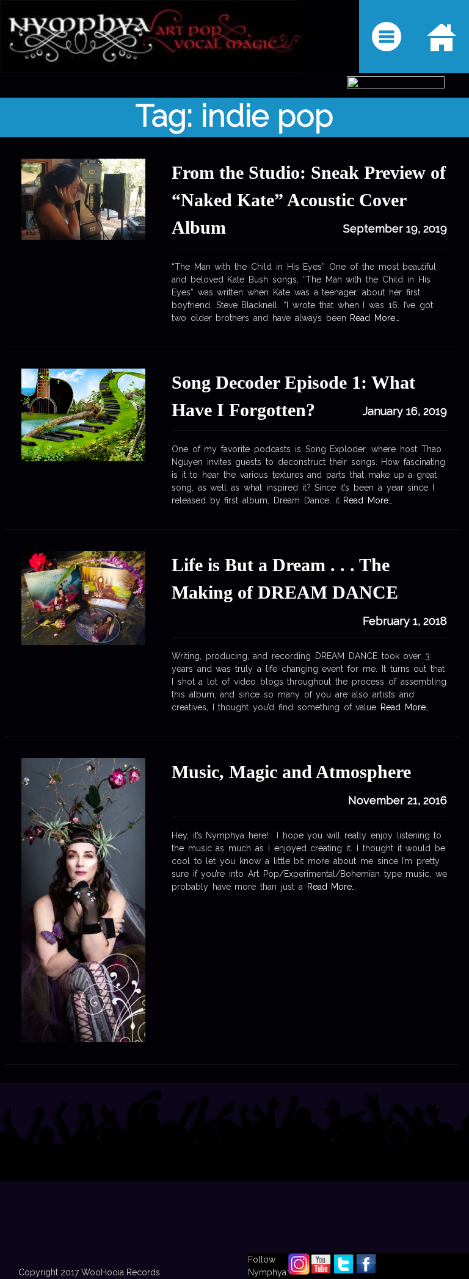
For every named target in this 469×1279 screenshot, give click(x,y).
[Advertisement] (234, 1180)
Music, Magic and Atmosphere (291, 772)
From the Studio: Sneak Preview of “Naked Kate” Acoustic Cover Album (309, 199)
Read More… (366, 500)
